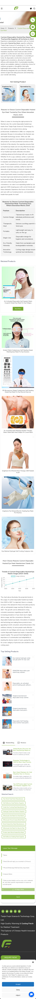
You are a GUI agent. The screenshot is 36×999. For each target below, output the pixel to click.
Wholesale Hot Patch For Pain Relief (13, 815)
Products (11, 28)
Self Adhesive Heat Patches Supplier (13, 803)
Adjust (18, 995)
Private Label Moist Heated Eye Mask (13, 832)
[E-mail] (32, 27)
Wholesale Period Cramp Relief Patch (14, 820)
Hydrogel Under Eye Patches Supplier (14, 811)
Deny (18, 990)
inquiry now (10, 957)
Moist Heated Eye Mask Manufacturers (13, 824)
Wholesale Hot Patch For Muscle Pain (13, 828)
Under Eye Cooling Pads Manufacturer (14, 807)
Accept (18, 984)
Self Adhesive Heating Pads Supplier (13, 836)
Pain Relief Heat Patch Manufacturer (13, 799)
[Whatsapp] (32, 34)
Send (18, 897)
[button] (33, 962)
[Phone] (32, 20)
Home (2, 28)
